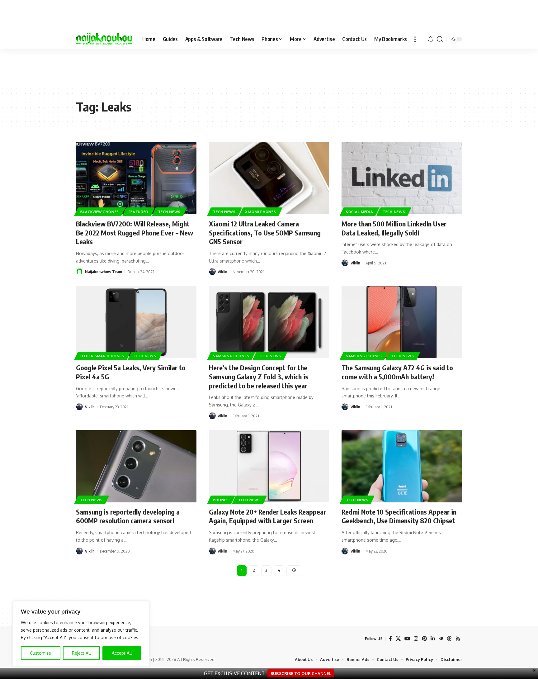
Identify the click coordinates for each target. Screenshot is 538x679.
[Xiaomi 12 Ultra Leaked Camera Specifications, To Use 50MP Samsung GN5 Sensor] (269, 178)
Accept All (122, 653)
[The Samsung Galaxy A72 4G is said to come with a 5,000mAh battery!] (402, 322)
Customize (40, 653)
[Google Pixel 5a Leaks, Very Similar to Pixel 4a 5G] (136, 322)
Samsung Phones (231, 356)
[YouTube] (407, 638)
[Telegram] (441, 638)
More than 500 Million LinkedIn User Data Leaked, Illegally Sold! (394, 228)
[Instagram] (416, 638)
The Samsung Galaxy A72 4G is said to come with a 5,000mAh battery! (397, 372)
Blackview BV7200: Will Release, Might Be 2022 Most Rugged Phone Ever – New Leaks (134, 232)
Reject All (81, 653)
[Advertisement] (269, 67)
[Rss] (458, 638)
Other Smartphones (102, 356)
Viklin (222, 271)
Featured (139, 211)
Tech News (169, 211)
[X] (398, 638)
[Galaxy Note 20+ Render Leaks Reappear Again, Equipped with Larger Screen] (269, 466)
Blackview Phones (99, 211)
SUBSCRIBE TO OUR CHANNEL (301, 673)
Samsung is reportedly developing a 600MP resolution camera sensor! (128, 516)
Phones (221, 499)
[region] (80, 634)
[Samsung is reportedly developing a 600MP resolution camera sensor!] (136, 466)
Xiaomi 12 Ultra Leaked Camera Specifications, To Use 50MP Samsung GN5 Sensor (265, 232)
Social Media (359, 211)
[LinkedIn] (433, 638)
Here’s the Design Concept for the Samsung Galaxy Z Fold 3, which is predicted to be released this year (258, 376)
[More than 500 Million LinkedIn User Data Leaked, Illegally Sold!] (402, 178)
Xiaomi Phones (260, 211)
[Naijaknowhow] (104, 39)
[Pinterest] (424, 638)
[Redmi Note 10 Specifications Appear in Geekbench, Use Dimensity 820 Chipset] (402, 466)
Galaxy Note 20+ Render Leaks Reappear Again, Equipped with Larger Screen (267, 516)
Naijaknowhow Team (103, 271)
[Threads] (449, 638)
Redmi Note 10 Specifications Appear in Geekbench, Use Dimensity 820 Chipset (399, 516)
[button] (415, 39)
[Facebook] (390, 638)
